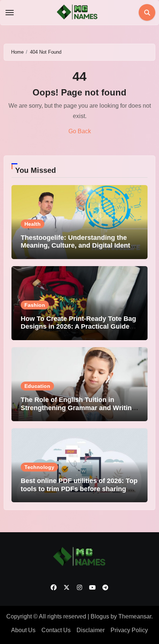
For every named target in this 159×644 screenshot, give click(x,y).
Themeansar (134, 616)
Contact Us (56, 630)
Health (32, 224)
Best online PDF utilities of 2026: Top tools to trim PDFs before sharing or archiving (79, 488)
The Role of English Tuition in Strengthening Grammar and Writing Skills (78, 407)
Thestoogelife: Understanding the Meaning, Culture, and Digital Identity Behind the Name (79, 245)
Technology (39, 467)
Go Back (79, 131)
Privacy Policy (129, 630)
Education (37, 386)
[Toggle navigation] (10, 12)
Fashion (34, 305)
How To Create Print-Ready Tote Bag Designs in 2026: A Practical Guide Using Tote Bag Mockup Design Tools (78, 330)
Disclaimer (91, 630)
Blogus (100, 616)
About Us (23, 630)
